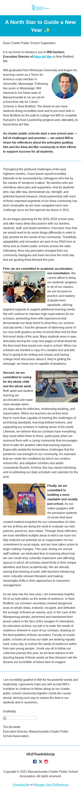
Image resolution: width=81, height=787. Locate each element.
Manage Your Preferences (51, 784)
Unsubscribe (21, 784)
